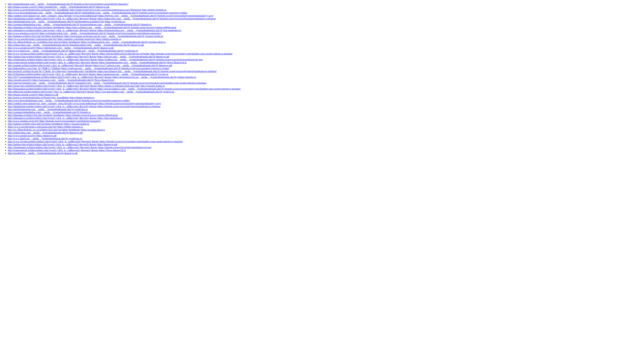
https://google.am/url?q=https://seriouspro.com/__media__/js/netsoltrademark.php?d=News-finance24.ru (61, 80)
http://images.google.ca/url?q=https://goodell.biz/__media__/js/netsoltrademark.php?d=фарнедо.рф (58, 7)
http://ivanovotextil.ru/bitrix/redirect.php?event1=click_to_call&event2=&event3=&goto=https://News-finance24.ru (67, 150)
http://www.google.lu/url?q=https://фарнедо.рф (32, 135)
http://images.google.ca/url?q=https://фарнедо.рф (33, 94)
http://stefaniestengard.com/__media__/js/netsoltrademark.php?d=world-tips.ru (48, 109)
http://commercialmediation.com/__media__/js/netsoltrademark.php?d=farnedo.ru (49, 112)
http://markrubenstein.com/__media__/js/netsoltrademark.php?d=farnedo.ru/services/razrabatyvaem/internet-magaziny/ (68, 4)
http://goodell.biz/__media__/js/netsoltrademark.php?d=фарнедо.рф (42, 153)
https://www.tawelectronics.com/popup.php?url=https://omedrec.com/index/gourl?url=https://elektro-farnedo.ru (64, 39)
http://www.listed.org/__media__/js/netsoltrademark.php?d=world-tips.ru (45, 138)
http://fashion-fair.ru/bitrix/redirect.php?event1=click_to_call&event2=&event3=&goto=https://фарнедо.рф (62, 144)
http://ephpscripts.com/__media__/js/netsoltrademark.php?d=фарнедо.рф (45, 132)
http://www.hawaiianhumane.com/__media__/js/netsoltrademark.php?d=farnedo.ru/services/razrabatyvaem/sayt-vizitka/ (69, 100)
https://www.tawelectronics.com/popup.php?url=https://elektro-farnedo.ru (45, 126)
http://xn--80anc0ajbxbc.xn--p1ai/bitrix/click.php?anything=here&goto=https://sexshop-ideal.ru (56, 129)
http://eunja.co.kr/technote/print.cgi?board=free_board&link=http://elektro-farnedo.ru (51, 97)
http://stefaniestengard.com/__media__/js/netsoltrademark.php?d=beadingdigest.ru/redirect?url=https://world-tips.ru (66, 21)
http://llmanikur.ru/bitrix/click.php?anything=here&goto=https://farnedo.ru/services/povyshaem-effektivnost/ (63, 115)
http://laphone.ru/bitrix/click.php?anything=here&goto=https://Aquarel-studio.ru (48, 124)
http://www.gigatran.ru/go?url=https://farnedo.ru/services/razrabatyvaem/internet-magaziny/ (54, 121)
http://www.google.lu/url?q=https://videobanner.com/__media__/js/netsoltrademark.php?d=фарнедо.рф (61, 47)
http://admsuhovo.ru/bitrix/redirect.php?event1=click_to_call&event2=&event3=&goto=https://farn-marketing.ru (65, 118)
